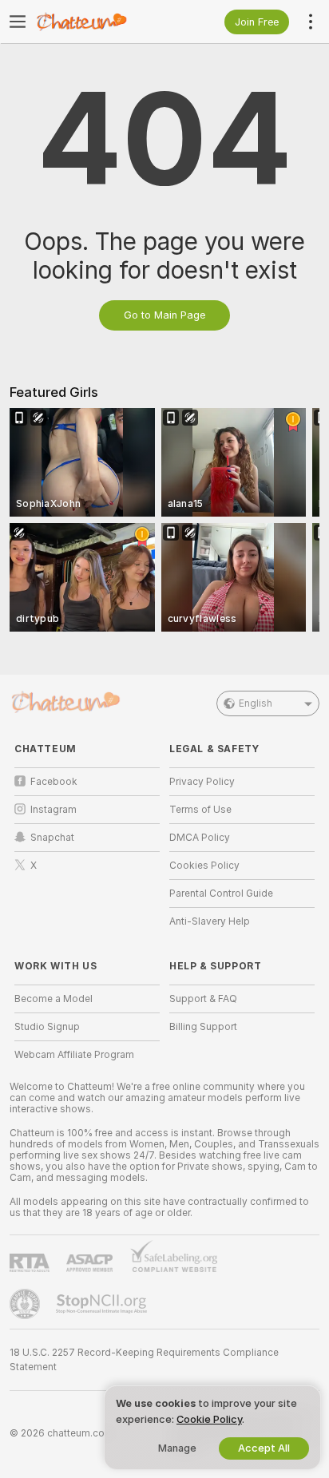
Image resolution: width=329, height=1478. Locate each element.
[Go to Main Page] (99, 21)
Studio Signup (47, 1026)
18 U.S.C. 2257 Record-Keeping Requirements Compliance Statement (144, 1360)
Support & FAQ (203, 998)
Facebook (53, 781)
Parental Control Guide (221, 893)
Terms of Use (200, 809)
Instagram (53, 809)
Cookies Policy (204, 865)
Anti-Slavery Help (209, 921)
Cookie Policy (209, 1419)
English (255, 703)
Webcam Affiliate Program (74, 1054)
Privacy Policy (202, 781)
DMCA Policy (199, 837)
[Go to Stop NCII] (103, 1304)
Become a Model (53, 998)
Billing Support (203, 1026)
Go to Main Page (164, 315)
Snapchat (52, 837)
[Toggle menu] (17, 21)
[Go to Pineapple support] (26, 1304)
